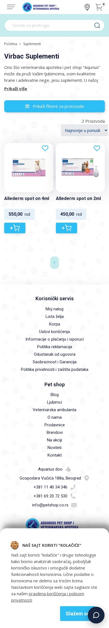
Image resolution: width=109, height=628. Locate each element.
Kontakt (55, 455)
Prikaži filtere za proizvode (56, 106)
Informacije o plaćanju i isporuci (54, 339)
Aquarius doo (50, 469)
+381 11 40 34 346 (50, 487)
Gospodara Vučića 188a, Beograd (50, 478)
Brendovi (55, 432)
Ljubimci (54, 402)
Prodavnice (54, 424)
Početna (10, 43)
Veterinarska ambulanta (54, 409)
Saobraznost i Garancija (55, 361)
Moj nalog (54, 308)
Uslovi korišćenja (54, 331)
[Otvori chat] (96, 615)
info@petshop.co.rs (50, 505)
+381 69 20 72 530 (50, 496)
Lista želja (55, 316)
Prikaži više (15, 88)
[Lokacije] (87, 7)
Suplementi (32, 43)
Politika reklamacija (54, 346)
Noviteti (54, 447)
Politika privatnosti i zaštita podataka (54, 369)
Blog (55, 394)
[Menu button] (11, 6)
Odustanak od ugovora (54, 354)
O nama (55, 417)
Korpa (54, 324)
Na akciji (54, 440)
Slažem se (77, 614)
